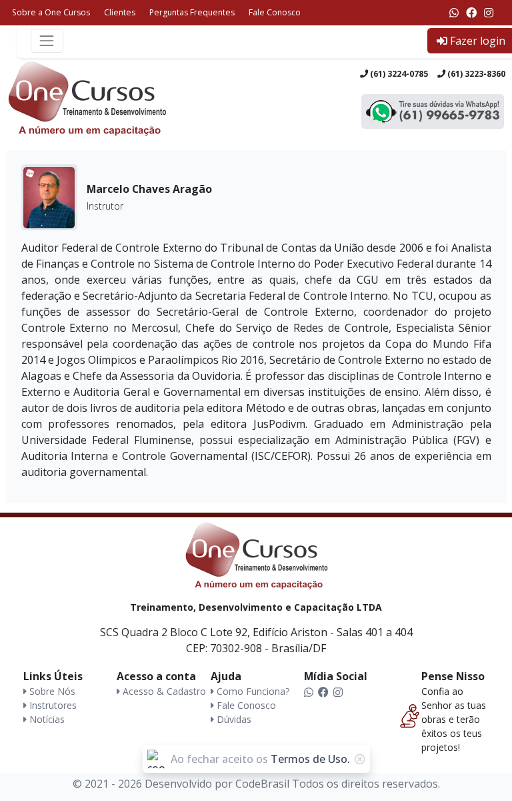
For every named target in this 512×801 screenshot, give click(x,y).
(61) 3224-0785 (398, 73)
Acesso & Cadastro (163, 691)
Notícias (46, 719)
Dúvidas (232, 719)
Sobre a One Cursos (51, 12)
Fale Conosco (275, 12)
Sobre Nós (51, 691)
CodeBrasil (262, 783)
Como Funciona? (251, 691)
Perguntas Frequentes (192, 12)
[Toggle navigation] (47, 40)
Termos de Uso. (310, 759)
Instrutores (52, 705)
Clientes (119, 12)
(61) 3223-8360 (475, 73)
